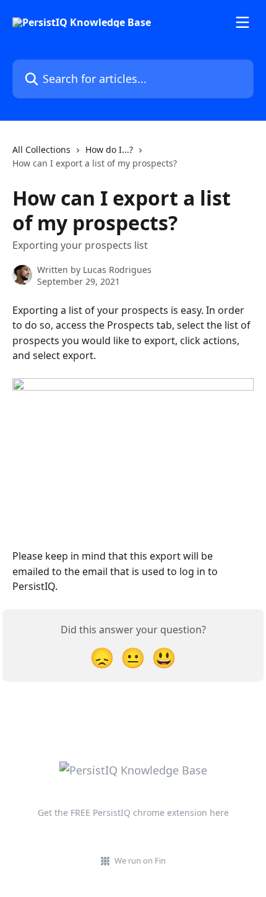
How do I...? (109, 149)
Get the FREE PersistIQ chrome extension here (133, 812)
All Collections (41, 149)
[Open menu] (242, 22)
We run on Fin (140, 860)
